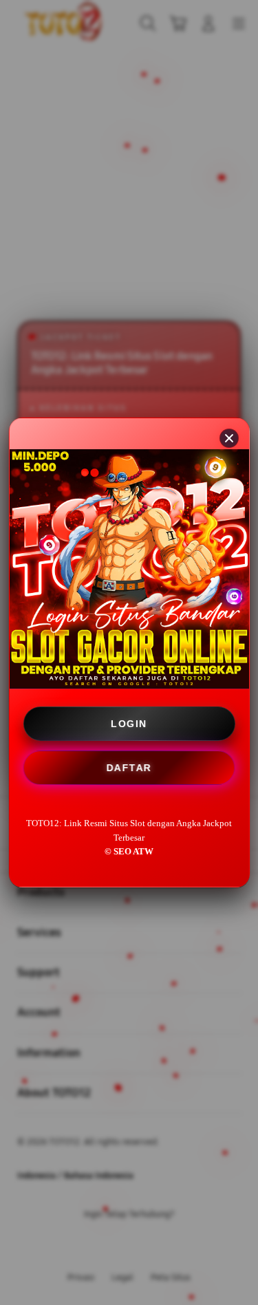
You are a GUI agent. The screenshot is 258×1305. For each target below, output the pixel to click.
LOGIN (129, 723)
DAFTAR (129, 768)
